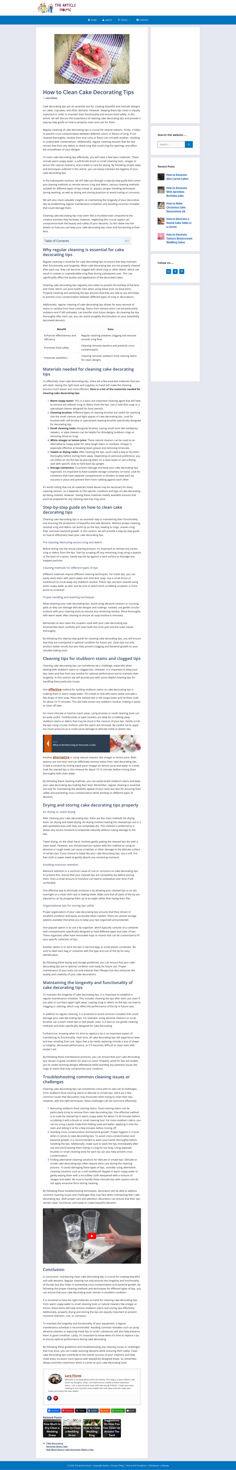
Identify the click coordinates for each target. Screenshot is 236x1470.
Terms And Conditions (136, 1465)
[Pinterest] (55, 1398)
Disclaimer (154, 1465)
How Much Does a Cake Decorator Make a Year (70, 1449)
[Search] (189, 144)
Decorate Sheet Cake (57, 1446)
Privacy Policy (117, 1465)
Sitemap (165, 1465)
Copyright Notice (101, 1465)
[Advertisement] (150, 7)
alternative (61, 757)
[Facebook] (49, 1398)
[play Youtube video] (92, 1236)
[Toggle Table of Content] (125, 241)
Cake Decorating (54, 1443)
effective (55, 689)
